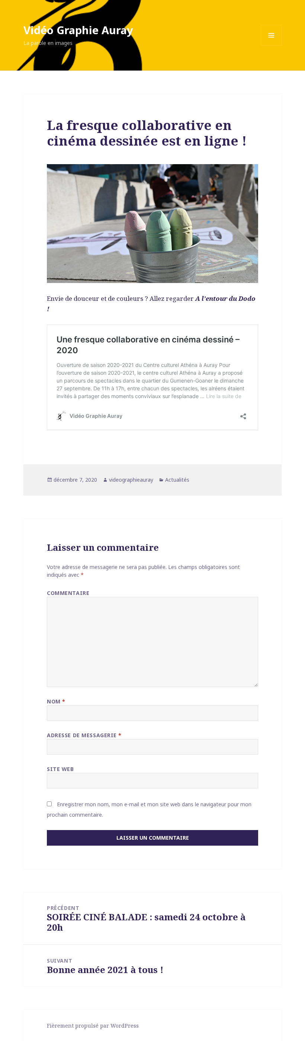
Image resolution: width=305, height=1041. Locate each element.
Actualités (177, 479)
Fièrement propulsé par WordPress (93, 1025)
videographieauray (131, 479)
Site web (60, 768)
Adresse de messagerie (84, 735)
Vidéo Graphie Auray (78, 30)
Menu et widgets (271, 45)
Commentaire (68, 592)
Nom (56, 701)
